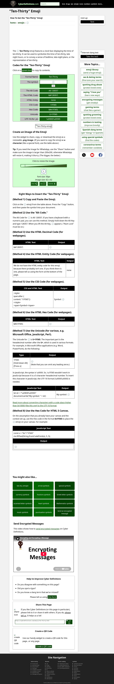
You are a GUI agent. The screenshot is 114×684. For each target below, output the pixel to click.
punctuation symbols (44, 512)
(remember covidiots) (92, 146)
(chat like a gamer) (92, 109)
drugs (68, 4)
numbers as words (36, 669)
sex (72, 4)
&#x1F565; (53, 109)
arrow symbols (43, 486)
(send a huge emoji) (92, 71)
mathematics (77, 674)
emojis (76, 4)
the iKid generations (64, 668)
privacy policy (67, 682)
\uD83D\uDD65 (53, 119)
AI (46, 669)
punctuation (77, 677)
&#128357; (53, 95)
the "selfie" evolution (64, 666)
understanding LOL (64, 665)
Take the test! (92, 56)
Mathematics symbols (64, 503)
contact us (55, 682)
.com (28, 4)
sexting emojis (35, 665)
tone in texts (35, 666)
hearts (75, 672)
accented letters (78, 665)
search (61, 682)
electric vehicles (50, 671)
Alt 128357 (53, 90)
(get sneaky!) (92, 101)
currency (76, 668)
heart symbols (43, 503)
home (13, 22)
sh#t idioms (49, 678)
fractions (76, 669)
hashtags (34, 668)
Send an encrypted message (65, 512)
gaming (48, 666)
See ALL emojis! (22, 486)
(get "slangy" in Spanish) (92, 131)
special (75, 678)
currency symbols (22, 495)
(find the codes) (92, 139)
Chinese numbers (50, 674)
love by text (35, 663)
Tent (92, 21)
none (53, 100)
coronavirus (49, 677)
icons (81, 4)
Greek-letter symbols (65, 495)
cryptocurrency (50, 672)
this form (52, 597)
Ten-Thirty (53, 76)
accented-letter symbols (23, 503)
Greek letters (77, 671)
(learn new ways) (92, 94)
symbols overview (78, 663)
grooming (48, 668)
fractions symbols (43, 495)
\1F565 (53, 104)
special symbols (65, 486)
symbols (94, 4)
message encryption (37, 674)
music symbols (22, 512)
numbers (87, 4)
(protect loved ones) (92, 86)
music (75, 675)
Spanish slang (35, 672)
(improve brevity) (92, 124)
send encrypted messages (47, 528)
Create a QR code (43, 646)
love (63, 4)
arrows (75, 666)
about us (50, 682)
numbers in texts (36, 671)
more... (100, 4)
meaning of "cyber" (64, 663)
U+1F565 (53, 114)
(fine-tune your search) (92, 78)
